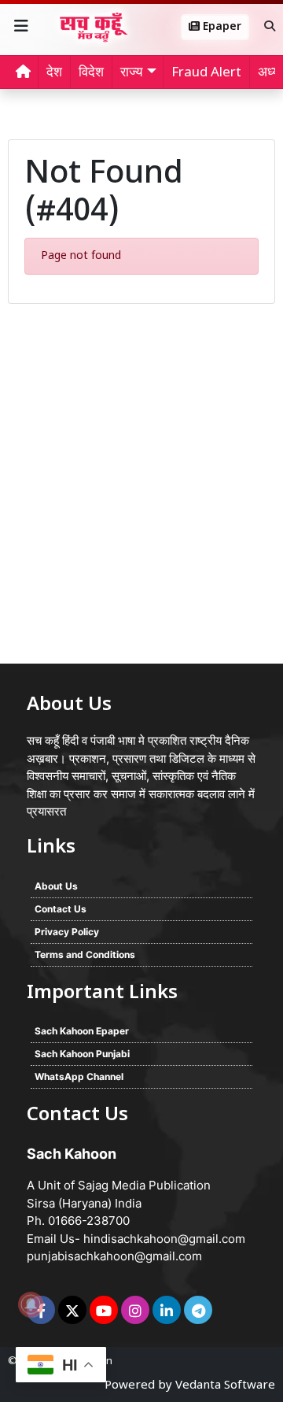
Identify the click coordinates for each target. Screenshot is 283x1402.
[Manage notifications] (30, 1304)
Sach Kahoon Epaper (82, 1031)
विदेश (91, 73)
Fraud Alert (206, 73)
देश (54, 73)
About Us (56, 886)
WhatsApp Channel (79, 1076)
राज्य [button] (131, 73)
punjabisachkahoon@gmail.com (114, 1255)
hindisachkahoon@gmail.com (164, 1238)
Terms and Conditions (85, 954)
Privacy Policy (67, 932)
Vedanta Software (225, 1385)
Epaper (220, 27)
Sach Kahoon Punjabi (82, 1054)
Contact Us (60, 909)
